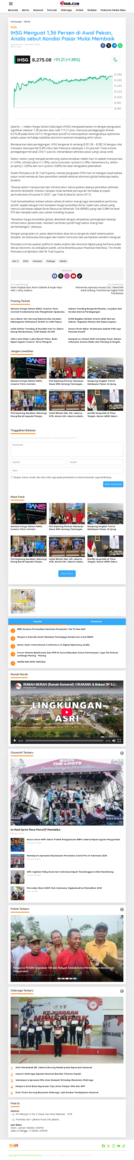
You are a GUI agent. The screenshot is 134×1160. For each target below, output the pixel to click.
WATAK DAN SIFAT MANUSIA (31, 661)
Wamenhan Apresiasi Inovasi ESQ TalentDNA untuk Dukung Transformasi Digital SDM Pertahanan (99, 289)
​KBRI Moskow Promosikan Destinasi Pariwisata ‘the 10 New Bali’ (51, 629)
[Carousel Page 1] (59, 978)
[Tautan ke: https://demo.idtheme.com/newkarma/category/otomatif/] (122, 753)
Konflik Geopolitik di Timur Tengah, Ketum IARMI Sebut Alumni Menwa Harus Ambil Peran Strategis (105, 414)
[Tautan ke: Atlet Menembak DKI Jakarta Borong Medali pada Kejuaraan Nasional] (67, 1030)
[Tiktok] (79, 276)
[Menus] (10, 4)
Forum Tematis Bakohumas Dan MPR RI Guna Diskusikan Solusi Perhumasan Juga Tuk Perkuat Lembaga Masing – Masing (67, 654)
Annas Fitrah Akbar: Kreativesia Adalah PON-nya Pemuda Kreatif (94, 330)
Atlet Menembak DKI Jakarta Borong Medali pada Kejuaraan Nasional (54, 1067)
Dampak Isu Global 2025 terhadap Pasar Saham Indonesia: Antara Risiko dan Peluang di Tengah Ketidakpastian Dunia (94, 340)
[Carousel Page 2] (63, 978)
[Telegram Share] (114, 45)
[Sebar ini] (102, 45)
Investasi (37, 261)
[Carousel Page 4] (71, 978)
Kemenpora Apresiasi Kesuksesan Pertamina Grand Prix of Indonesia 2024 (67, 855)
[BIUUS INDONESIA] (69, 3)
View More (67, 573)
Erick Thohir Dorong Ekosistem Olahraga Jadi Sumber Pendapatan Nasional (57, 1092)
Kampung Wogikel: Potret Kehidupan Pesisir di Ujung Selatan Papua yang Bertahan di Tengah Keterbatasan (105, 382)
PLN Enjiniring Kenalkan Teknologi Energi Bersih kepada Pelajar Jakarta (29, 414)
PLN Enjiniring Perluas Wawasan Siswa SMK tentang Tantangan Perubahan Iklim (66, 382)
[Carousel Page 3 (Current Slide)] (67, 978)
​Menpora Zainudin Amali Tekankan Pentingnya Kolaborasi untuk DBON (55, 637)
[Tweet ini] (108, 45)
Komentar (96, 621)
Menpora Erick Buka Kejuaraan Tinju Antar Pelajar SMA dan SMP (50, 1086)
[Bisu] (114, 740)
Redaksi (62, 1155)
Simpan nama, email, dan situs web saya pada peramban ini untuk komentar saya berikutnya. (62, 477)
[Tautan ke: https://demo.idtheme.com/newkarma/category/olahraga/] (122, 991)
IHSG (14, 27)
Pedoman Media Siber (81, 1155)
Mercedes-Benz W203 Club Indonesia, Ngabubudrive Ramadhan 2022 (64, 888)
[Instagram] (67, 276)
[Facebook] (54, 276)
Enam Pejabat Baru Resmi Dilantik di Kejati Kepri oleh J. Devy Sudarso (36, 287)
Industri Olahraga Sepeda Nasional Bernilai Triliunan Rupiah (48, 1073)
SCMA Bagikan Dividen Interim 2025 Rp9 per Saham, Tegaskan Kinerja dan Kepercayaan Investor (92, 320)
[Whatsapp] (120, 45)
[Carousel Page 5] (74, 978)
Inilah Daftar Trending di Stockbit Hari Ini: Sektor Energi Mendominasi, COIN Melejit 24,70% (37, 330)
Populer (37, 621)
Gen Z (15, 261)
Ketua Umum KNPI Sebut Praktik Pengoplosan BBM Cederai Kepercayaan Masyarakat (73, 839)
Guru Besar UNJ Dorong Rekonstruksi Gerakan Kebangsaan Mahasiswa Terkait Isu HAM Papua (36, 320)
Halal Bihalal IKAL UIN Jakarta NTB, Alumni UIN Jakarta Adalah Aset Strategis (66, 414)
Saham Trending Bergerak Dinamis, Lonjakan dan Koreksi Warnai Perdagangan (95, 310)
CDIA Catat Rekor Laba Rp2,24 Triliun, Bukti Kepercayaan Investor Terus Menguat (34, 340)
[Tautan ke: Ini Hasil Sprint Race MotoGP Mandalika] (67, 792)
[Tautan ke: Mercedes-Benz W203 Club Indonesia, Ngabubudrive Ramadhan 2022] (17, 892)
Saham (63, 261)
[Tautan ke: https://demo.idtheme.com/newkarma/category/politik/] (122, 909)
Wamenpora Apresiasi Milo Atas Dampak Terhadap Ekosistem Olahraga (54, 1080)
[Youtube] (73, 276)
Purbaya (50, 261)
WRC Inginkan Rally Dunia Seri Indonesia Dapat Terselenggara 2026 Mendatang (70, 871)
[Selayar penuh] (119, 740)
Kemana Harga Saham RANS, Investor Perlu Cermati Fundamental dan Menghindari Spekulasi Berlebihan (37, 310)
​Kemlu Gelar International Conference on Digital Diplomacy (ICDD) (53, 644)
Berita (13, 47)
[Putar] (15, 740)
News (19, 47)
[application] (67, 712)
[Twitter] (60, 276)
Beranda (49, 1155)
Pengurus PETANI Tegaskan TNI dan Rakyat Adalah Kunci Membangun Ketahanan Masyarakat (63, 969)
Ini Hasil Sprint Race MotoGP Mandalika (35, 829)
